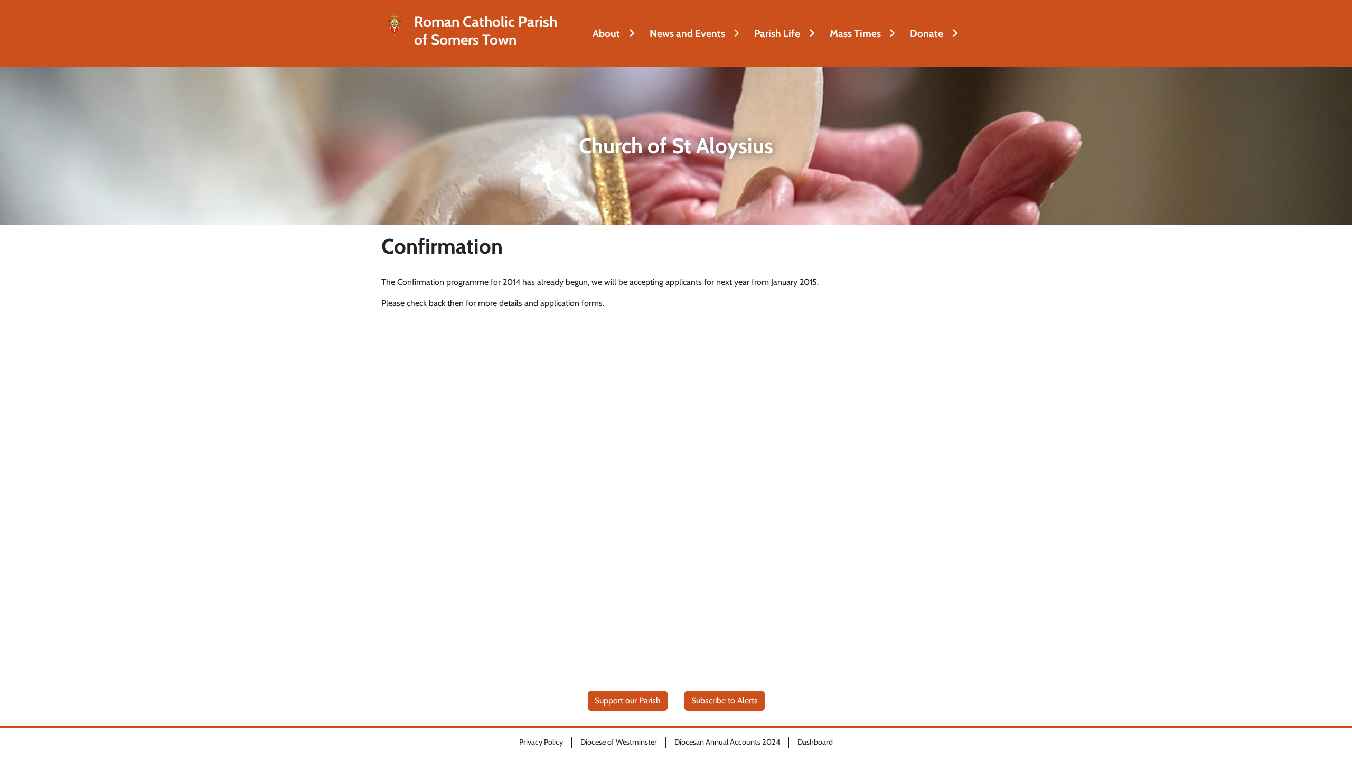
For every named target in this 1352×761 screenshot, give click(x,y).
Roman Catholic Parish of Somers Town (485, 31)
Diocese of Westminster (618, 742)
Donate (926, 33)
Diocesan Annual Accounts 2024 (727, 742)
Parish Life (777, 33)
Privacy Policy (541, 742)
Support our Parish (628, 700)
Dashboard (815, 742)
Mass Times (855, 33)
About (606, 33)
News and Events (687, 33)
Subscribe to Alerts (724, 700)
